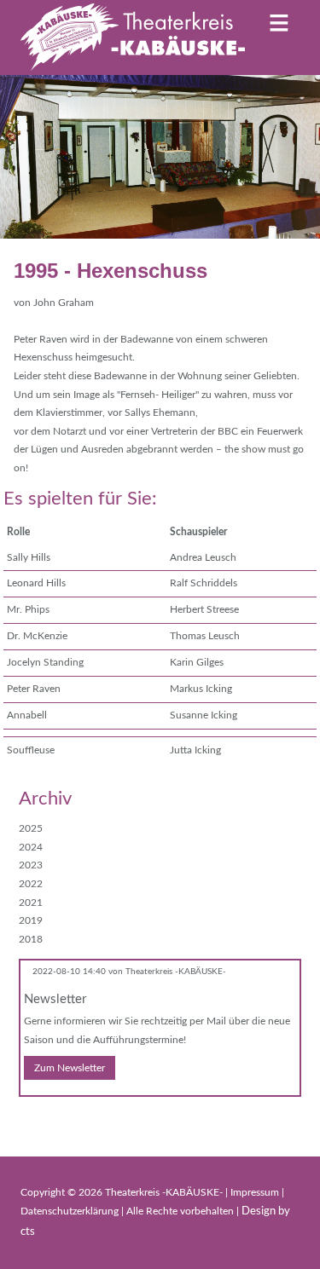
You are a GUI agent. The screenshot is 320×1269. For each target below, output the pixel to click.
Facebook (32, 1120)
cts (27, 1231)
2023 (31, 865)
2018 (31, 939)
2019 (31, 920)
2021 (31, 902)
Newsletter (55, 999)
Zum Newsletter (69, 1068)
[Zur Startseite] (132, 37)
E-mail (66, 1120)
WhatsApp (100, 1120)
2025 (31, 828)
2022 (31, 884)
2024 (31, 847)
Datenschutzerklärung (70, 1211)
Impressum (256, 1192)
